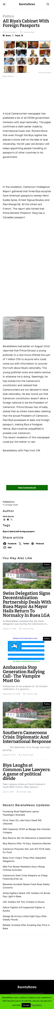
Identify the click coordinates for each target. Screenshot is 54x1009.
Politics (8, 16)
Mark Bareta (8, 516)
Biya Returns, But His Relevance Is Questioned (27, 838)
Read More (36, 1005)
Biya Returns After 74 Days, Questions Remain (27, 843)
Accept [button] (26, 1005)
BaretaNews (27, 4)
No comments (11, 32)
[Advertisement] (25, 96)
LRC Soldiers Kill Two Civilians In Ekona (23, 902)
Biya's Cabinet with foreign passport (18, 531)
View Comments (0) (27, 488)
